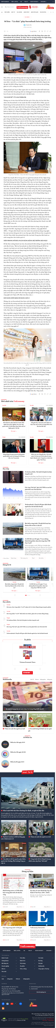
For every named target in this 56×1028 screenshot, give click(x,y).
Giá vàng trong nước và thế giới (12, 927)
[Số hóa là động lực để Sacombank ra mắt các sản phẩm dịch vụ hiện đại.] (27, 42)
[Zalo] (20, 1003)
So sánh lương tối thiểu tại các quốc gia (40, 730)
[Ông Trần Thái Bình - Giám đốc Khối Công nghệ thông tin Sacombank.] (27, 142)
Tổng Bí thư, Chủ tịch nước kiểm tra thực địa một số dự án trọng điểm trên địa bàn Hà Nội (41, 424)
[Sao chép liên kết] (48, 31)
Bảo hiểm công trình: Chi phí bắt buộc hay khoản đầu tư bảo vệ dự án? (38, 524)
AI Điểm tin (27, 737)
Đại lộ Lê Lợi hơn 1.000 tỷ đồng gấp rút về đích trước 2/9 (13, 838)
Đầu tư (13, 12)
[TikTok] (16, 1003)
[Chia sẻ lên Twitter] (42, 31)
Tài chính (19, 12)
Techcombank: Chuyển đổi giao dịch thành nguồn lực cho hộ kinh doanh (38, 505)
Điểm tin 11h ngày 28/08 (18, 752)
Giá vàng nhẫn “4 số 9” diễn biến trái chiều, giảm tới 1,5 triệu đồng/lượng (27, 613)
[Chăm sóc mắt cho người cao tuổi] (41, 827)
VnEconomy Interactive (37, 927)
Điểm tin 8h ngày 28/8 (17, 762)
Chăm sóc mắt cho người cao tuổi (14, 729)
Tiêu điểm (7, 12)
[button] (26, 595)
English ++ (44, 1)
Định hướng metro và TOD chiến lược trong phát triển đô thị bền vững (13, 892)
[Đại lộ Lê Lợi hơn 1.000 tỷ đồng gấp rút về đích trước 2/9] (13, 827)
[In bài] (5, 31)
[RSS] (3, 1008)
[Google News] (33, 31)
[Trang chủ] (2, 12)
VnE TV (26, 1)
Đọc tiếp (6, 469)
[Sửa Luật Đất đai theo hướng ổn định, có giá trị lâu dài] (27, 793)
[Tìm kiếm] (5, 7)
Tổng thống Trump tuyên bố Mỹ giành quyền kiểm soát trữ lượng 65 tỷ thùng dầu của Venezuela (14, 456)
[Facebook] (3, 1003)
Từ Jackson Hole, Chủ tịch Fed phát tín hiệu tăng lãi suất (38, 473)
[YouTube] (11, 1003)
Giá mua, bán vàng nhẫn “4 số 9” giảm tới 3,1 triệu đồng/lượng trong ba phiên (29, 607)
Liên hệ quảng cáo (41, 992)
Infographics (43, 679)
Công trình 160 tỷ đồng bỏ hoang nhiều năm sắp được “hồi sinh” (40, 860)
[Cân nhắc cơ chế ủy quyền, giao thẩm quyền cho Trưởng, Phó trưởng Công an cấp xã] (13, 849)
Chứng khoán (5, 1)
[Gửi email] (45, 31)
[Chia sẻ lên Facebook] (39, 31)
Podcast (37, 679)
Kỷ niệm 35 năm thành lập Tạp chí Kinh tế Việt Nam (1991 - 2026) (41, 891)
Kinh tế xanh (34, 12)
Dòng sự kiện (27, 871)
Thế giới (3, 437)
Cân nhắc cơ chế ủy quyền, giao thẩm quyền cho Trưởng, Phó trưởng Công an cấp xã (13, 861)
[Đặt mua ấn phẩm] (50, 7)
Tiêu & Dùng (14, 1)
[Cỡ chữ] (7, 31)
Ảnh (3, 979)
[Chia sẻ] (50, 31)
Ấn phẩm (27, 640)
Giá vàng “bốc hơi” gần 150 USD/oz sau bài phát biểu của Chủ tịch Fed (38, 488)
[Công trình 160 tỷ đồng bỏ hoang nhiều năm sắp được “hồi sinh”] (41, 849)
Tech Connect (34, 1)
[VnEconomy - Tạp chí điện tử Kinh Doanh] (28, 946)
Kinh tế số (26, 12)
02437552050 (34, 988)
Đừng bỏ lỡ (7, 565)
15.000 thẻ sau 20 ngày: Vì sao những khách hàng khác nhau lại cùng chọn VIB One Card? (37, 541)
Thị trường (43, 12)
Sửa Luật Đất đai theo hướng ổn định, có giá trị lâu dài (23, 810)
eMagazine (49, 679)
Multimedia (7, 679)
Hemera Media (24, 1018)
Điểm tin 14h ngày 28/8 (17, 742)
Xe (21, 1)
